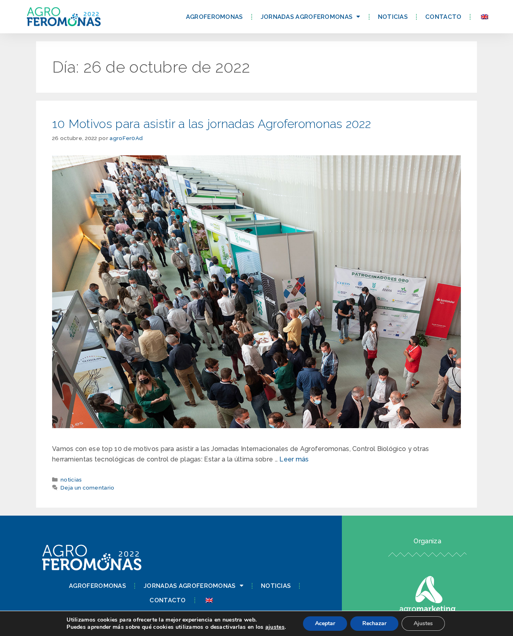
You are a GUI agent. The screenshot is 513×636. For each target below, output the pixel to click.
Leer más (294, 459)
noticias (71, 479)
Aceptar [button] (325, 623)
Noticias (393, 16)
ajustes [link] (275, 627)
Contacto (443, 16)
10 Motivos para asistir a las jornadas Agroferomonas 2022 (211, 124)
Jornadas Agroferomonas (307, 16)
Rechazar (374, 623)
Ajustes (423, 623)
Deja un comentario (87, 487)
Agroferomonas (214, 16)
